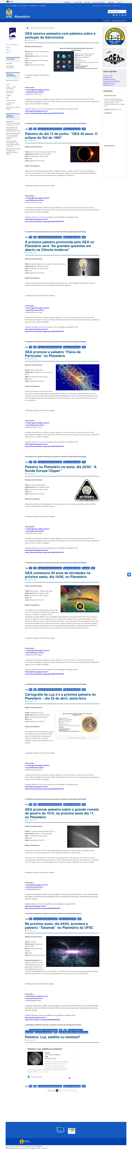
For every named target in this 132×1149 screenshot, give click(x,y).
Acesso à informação (99, 2)
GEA (35, 129)
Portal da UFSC (108, 76)
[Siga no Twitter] (117, 15)
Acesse (83, 123)
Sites (7, 98)
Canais (119, 2)
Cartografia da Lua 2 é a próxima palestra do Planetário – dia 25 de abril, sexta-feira (60, 696)
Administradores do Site (119, 20)
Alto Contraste (106, 5)
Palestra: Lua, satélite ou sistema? (52, 1036)
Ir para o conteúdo (10, 5)
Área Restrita (107, 20)
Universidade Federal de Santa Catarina (73, 1032)
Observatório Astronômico (10, 66)
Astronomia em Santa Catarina (13, 108)
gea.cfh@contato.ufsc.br (35, 92)
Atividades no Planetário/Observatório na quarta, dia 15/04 (13, 123)
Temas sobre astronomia (10, 92)
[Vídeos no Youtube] (119, 15)
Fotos (7, 52)
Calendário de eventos (10, 103)
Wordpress (38, 1146)
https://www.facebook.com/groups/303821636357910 (44, 113)
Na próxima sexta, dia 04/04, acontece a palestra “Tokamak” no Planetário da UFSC (59, 925)
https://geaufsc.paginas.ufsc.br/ (38, 90)
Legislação (111, 2)
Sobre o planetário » (12, 44)
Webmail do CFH (108, 85)
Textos (8, 84)
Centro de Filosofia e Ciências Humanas (43, 1030)
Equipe (8, 47)
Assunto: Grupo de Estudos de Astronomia (43, 28)
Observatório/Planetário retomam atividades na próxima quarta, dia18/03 (13, 135)
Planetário (9, 63)
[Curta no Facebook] (114, 15)
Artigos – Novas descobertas (11, 87)
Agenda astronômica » (12, 81)
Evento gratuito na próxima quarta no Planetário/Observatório (13, 129)
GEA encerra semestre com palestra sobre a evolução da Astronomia (60, 35)
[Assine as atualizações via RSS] (125, 15)
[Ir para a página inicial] (27, 28)
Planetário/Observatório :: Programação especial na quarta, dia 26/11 (13, 151)
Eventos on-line (10, 100)
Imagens (8, 95)
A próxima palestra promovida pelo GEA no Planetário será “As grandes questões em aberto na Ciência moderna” (59, 245)
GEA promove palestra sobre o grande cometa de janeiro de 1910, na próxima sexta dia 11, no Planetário (62, 813)
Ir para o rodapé (39, 5)
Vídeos (8, 50)
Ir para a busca (30, 5)
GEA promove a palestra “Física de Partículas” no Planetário (53, 353)
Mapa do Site (116, 5)
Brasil (12, 1)
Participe (87, 2)
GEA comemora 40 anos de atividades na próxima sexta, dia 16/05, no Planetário (57, 574)
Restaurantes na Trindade (111, 81)
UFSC (84, 129)
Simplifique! (67, 2)
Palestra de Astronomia (71, 129)
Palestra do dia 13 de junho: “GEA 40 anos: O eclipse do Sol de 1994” (61, 135)
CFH (30, 129)
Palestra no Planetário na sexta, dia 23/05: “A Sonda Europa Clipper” (61, 468)
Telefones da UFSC (109, 83)
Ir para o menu (21, 5)
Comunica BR (77, 2)
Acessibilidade (96, 5)
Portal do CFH (107, 78)
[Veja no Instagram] (122, 15)
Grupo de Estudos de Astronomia (50, 129)
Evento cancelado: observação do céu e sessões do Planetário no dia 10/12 (13, 143)
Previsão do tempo (109, 79)
